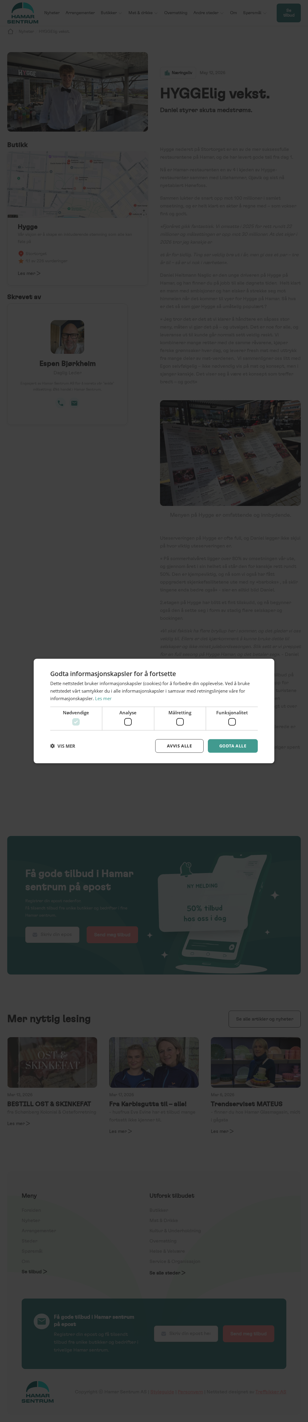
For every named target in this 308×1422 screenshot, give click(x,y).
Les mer (103, 698)
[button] (62, 746)
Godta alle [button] (232, 746)
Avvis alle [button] (179, 746)
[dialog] (154, 711)
